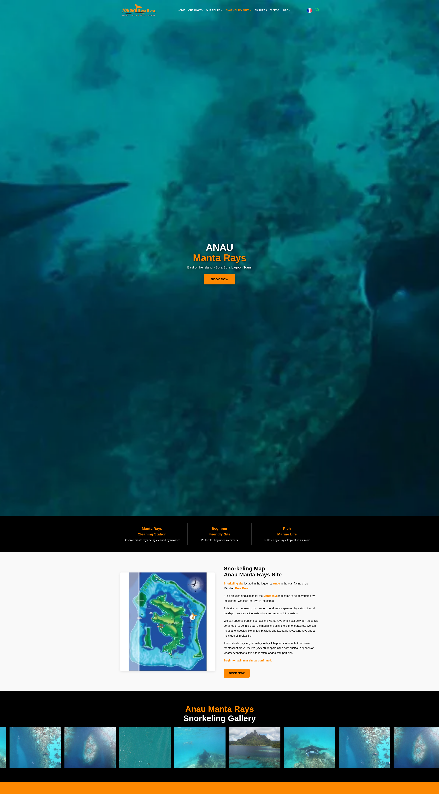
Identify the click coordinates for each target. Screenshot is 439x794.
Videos (274, 10)
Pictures (261, 10)
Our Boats (195, 10)
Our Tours (213, 10)
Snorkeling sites (238, 10)
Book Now (219, 279)
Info (286, 10)
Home (181, 10)
